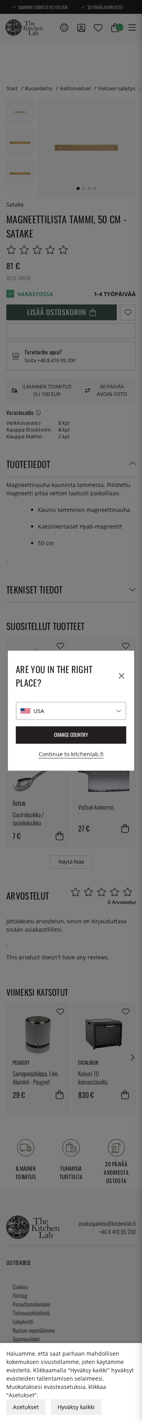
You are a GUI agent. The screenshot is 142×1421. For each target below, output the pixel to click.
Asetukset (26, 1407)
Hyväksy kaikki (76, 1407)
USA (39, 711)
